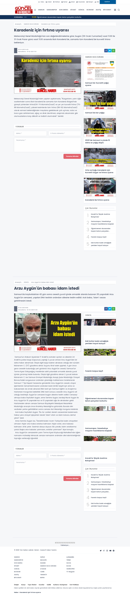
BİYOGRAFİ (107, 10)
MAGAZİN (43, 560)
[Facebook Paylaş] (106, 50)
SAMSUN (41, 10)
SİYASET (73, 10)
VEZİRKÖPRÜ (70, 569)
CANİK (42, 572)
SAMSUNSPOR (52, 10)
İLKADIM (42, 563)
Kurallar (41, 585)
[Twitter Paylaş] (110, 50)
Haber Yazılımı (52, 550)
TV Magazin (70, 572)
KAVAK (68, 566)
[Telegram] (114, 550)
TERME (68, 560)
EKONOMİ (90, 10)
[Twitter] (101, 550)
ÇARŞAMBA (70, 557)
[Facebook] (104, 550)
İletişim (16, 585)
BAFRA (42, 578)
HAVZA (68, 563)
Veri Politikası (74, 585)
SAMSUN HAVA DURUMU (31, 24)
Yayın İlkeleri (32, 585)
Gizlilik (49, 585)
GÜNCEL (81, 10)
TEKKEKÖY (43, 575)
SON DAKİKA (63, 10)
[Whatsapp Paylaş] (113, 50)
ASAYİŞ (98, 10)
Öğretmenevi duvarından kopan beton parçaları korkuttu (56, 17)
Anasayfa (18, 24)
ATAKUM (43, 569)
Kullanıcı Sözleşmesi (60, 585)
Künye (23, 585)
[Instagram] (107, 550)
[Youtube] (110, 550)
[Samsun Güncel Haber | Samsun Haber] (23, 10)
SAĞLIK (42, 557)
